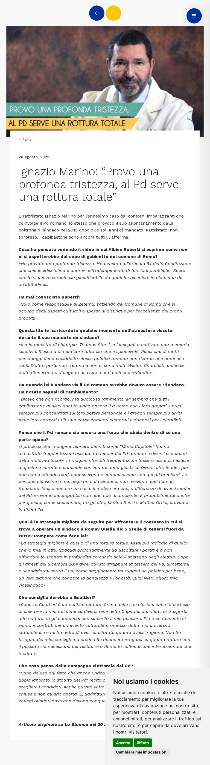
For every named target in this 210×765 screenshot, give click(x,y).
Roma (26, 139)
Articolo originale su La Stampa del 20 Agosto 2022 (75, 724)
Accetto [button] (123, 742)
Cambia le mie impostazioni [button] (142, 752)
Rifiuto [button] (143, 742)
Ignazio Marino (60, 216)
